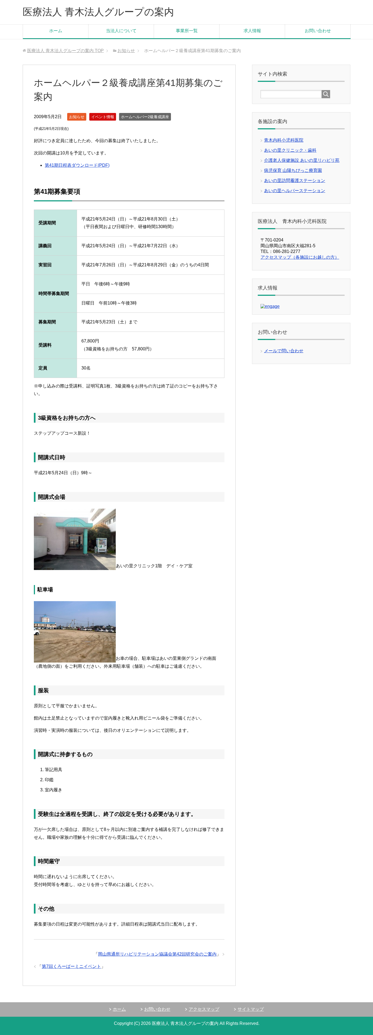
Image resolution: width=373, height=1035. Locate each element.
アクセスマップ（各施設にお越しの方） (299, 257)
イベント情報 (102, 117)
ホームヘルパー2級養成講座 (145, 117)
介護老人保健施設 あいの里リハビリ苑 (301, 160)
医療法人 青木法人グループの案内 (98, 11)
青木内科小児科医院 (283, 140)
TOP (65, 50)
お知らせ (76, 117)
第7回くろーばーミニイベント (71, 966)
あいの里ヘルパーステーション (294, 190)
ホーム (55, 30)
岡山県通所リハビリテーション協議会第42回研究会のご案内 (157, 954)
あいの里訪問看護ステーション (294, 180)
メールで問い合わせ (283, 350)
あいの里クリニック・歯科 (290, 150)
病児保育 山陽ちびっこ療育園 (293, 170)
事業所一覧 (187, 30)
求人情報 (252, 30)
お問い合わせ (318, 30)
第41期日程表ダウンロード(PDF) (77, 165)
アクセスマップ (204, 1009)
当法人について (121, 30)
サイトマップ (251, 1009)
